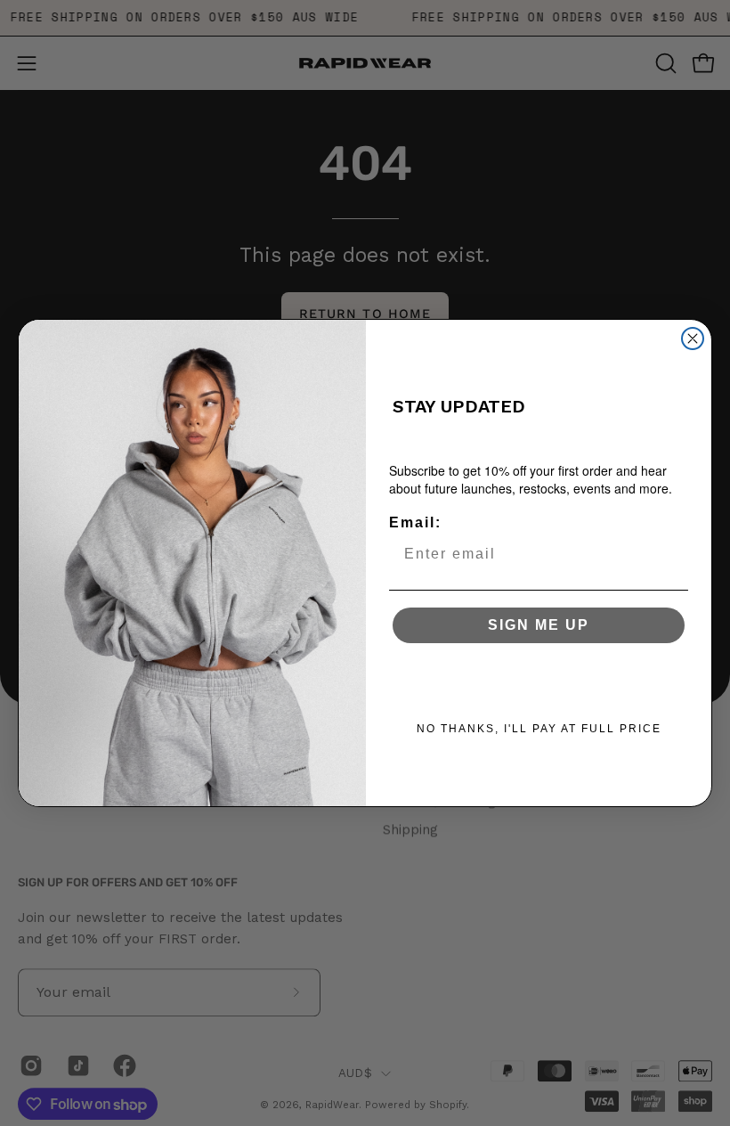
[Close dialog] (692, 338)
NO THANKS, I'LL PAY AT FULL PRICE (539, 728)
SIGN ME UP (538, 624)
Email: (415, 522)
